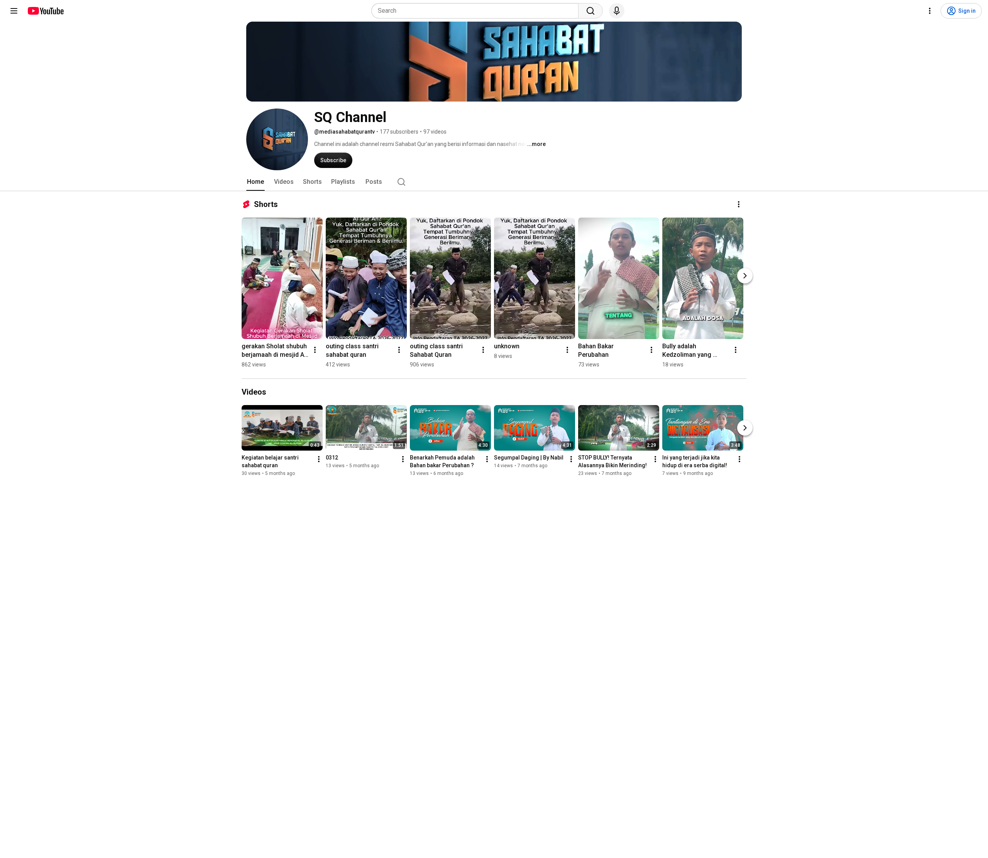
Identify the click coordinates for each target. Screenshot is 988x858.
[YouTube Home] (45, 11)
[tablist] (494, 182)
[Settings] (929, 10)
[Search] (590, 11)
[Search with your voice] (616, 11)
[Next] (745, 275)
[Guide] (14, 10)
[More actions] (738, 204)
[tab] (255, 182)
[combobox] (477, 10)
